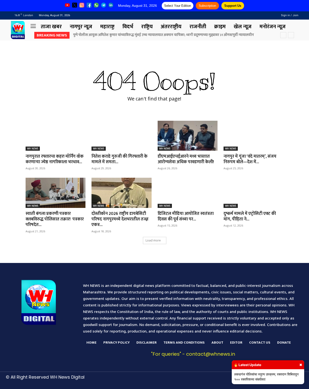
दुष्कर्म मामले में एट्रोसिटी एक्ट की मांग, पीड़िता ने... (250, 216)
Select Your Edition (177, 5)
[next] (291, 35)
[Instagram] (261, 15)
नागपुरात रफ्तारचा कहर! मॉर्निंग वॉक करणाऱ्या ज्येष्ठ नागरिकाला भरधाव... (55, 159)
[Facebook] (255, 15)
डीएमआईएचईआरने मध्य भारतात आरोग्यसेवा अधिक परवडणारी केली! (186, 159)
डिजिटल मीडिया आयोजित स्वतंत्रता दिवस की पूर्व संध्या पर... (186, 216)
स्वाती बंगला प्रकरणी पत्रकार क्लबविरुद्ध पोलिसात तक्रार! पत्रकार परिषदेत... (55, 219)
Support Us (232, 5)
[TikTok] (227, 381)
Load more (153, 240)
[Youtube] (267, 15)
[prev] (283, 35)
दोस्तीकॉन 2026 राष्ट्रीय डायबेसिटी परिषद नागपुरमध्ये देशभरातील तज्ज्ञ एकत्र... (119, 219)
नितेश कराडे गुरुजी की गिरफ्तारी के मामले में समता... (119, 159)
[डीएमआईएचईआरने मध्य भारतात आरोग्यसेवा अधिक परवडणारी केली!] (188, 136)
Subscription (207, 5)
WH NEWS (32, 148)
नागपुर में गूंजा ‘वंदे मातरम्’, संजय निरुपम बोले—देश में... (250, 159)
